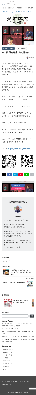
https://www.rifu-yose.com (19, 148)
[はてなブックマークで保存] (15, 174)
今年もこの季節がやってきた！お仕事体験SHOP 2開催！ (17, 333)
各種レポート (7, 364)
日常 (4, 369)
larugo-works (8, 349)
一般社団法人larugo (22, 392)
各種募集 (6, 366)
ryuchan (31, 57)
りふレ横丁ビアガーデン (10, 329)
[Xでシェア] (4, 174)
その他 (5, 358)
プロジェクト (7, 361)
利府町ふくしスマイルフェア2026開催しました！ (18, 336)
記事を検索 (5, 312)
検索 (32, 316)
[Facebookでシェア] (9, 174)
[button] (32, 174)
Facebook (17, 185)
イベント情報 (22, 48)
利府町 (6, 261)
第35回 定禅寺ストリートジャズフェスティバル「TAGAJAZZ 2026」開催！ (17, 325)
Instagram (17, 188)
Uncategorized (8, 352)
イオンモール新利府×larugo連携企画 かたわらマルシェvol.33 (18, 340)
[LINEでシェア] (26, 174)
